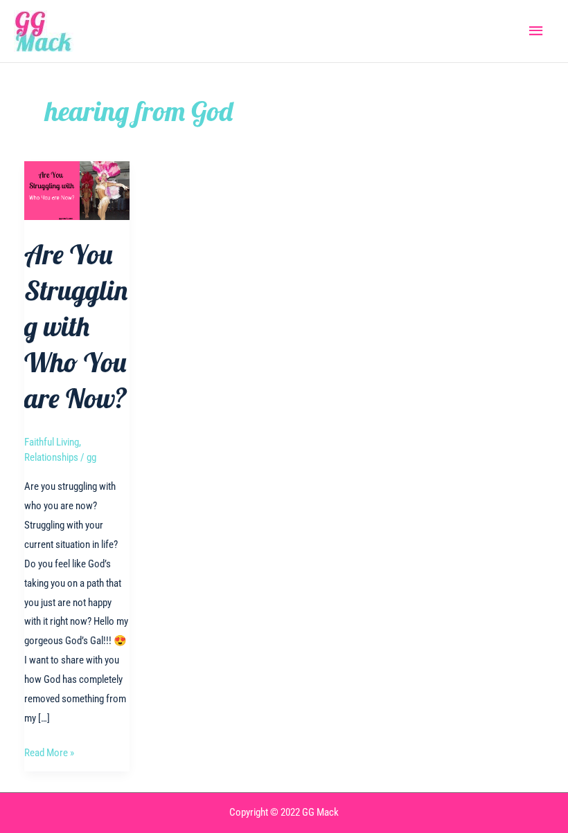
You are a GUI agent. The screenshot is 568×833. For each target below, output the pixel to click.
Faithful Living (51, 442)
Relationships (51, 457)
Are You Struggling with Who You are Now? (75, 326)
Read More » (49, 754)
